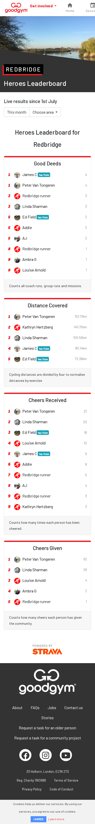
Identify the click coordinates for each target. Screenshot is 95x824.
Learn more (56, 819)
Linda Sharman (34, 206)
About (17, 707)
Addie (27, 227)
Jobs (52, 707)
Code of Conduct (61, 789)
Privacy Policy (32, 789)
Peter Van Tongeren (38, 185)
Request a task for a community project (47, 737)
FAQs (35, 707)
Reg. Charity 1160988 (31, 780)
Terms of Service (66, 780)
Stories (47, 717)
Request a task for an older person (47, 727)
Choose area (43, 112)
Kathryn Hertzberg (37, 326)
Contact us (73, 707)
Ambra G (29, 259)
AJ (24, 238)
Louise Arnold (34, 269)
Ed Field (35, 216)
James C (35, 174)
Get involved (41, 5)
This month (16, 112)
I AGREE (38, 819)
